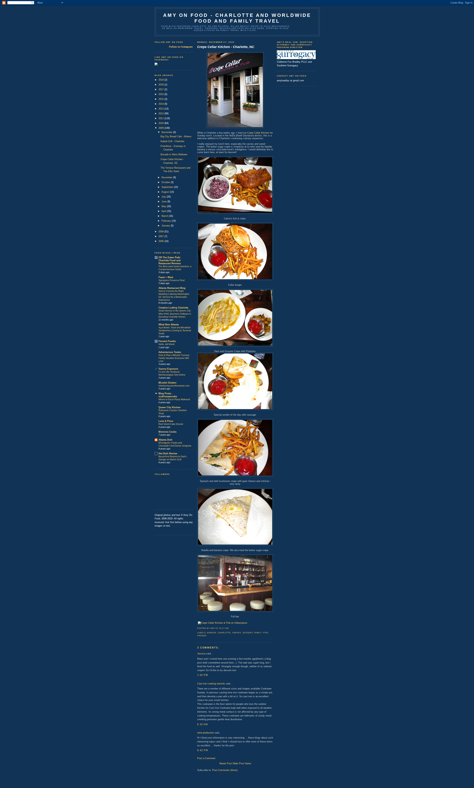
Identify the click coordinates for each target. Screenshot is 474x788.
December (167, 132)
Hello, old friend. (166, 344)
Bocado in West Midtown (174, 154)
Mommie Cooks (167, 431)
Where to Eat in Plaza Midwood (174, 399)
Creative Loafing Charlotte (173, 307)
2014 (161, 103)
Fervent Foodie (167, 341)
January (166, 225)
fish (265, 633)
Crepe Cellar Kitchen (258, 132)
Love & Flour (165, 421)
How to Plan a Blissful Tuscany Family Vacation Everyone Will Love (173, 358)
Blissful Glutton (167, 382)
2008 (161, 231)
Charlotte (224, 633)
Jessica (201, 653)
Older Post (238, 763)
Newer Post (225, 763)
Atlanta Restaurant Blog (172, 288)
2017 (161, 89)
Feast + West (165, 277)
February (166, 220)
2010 (161, 123)
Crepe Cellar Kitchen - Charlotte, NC (225, 47)
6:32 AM (202, 724)
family (258, 633)
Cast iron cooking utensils (211, 683)
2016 (161, 94)
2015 (161, 99)
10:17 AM (223, 628)
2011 (161, 118)
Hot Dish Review (167, 453)
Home (248, 763)
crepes (236, 633)
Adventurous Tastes (169, 352)
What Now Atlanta (168, 324)
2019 (161, 79)
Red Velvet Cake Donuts (170, 424)
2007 (161, 236)
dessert (248, 633)
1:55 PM (202, 675)
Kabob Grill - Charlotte (172, 141)
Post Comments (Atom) (225, 770)
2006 (161, 241)
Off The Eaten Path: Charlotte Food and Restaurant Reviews (169, 260)
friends (202, 636)
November (167, 177)
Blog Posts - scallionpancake (167, 395)
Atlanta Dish (165, 439)
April (164, 211)
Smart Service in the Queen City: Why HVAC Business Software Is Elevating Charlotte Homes (174, 313)
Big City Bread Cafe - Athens (176, 136)
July (164, 196)
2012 (161, 113)
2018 (161, 84)
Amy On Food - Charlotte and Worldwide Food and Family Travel (237, 18)
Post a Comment (206, 758)
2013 (161, 108)
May (164, 206)
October (166, 182)
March (165, 216)
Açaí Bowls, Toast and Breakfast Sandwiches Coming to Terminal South (174, 330)
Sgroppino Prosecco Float (171, 280)
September (167, 187)
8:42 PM (202, 750)
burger (211, 633)
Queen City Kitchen (169, 407)
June (164, 201)
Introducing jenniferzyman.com (173, 385)
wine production (205, 732)
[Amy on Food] (156, 64)
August (165, 191)
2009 (161, 128)
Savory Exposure (168, 368)
